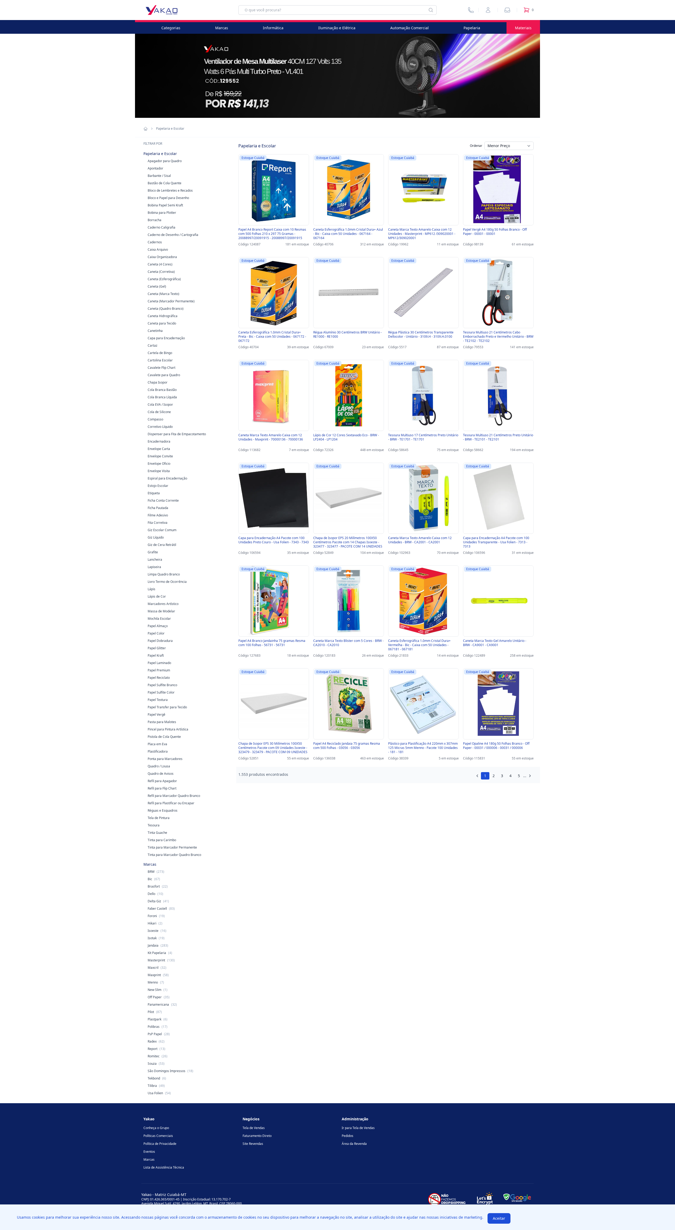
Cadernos (155, 242)
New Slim (157, 989)
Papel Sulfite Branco (162, 685)
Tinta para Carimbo (162, 840)
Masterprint (161, 960)
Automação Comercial (409, 27)
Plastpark (157, 1019)
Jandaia (158, 945)
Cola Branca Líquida (162, 397)
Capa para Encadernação (166, 338)
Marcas (221, 27)
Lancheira (155, 559)
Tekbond (157, 1078)
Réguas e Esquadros (162, 810)
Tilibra (156, 1085)
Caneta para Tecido (162, 323)
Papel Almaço (158, 626)
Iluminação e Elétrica (336, 27)
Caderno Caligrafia (161, 227)
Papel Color (156, 633)
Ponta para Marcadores (165, 759)
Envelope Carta (159, 449)
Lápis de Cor (157, 596)
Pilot (155, 1012)
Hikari (155, 923)
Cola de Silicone (159, 412)
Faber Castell (161, 908)
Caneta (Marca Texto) (163, 294)
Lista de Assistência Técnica (163, 1167)
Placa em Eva (157, 744)
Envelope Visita (159, 471)
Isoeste (157, 930)
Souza (156, 1063)
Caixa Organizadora (162, 257)
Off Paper (159, 997)
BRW (156, 871)
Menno (156, 982)
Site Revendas (253, 1143)
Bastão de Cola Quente (164, 183)
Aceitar (499, 1218)
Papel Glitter (157, 648)
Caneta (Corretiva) (161, 271)
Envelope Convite (160, 456)
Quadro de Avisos (160, 773)
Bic (154, 879)
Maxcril (157, 967)
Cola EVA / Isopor (160, 404)
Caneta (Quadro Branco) (166, 308)
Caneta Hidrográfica (162, 316)
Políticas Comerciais (158, 1136)
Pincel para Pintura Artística (168, 729)
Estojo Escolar (158, 485)
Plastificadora (158, 751)
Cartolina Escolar (160, 360)
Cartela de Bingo (160, 353)
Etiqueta (154, 493)
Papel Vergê (156, 714)
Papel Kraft (156, 655)
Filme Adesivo (158, 515)
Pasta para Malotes (162, 722)
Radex (156, 1041)
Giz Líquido (156, 537)
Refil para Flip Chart (162, 788)
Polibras (157, 1026)
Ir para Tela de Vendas (358, 1128)
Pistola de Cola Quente (164, 736)
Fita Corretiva (157, 522)
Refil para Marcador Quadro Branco (174, 795)
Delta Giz (158, 901)
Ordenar (476, 145)
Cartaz (152, 345)
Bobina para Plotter (162, 212)
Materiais (523, 27)
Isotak (156, 938)
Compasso (155, 419)
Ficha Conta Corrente (163, 500)
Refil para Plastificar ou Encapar (171, 803)
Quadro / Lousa (159, 766)
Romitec (157, 1056)
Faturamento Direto (257, 1136)
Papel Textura (158, 700)
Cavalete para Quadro (164, 375)
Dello (155, 894)
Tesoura (154, 825)
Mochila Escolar (159, 618)
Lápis (151, 589)
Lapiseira (154, 567)
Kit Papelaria (160, 953)
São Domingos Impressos (170, 1071)
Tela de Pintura (159, 818)
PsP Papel (159, 1034)
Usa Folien (159, 1093)
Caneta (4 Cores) (160, 264)
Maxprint (158, 975)
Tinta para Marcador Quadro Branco (174, 855)
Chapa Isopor (157, 382)
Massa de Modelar (161, 611)
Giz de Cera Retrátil (162, 545)
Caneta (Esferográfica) (164, 279)
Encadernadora (159, 441)
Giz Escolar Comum (162, 530)
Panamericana (162, 1004)
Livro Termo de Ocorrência (167, 581)
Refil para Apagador (162, 781)
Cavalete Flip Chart (161, 367)
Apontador (155, 168)
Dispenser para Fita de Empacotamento (177, 434)
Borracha (154, 220)
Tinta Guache (157, 832)
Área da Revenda (354, 1143)
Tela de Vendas (254, 1128)
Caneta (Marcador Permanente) (171, 301)
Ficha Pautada (158, 508)
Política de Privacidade (159, 1143)
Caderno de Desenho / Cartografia (173, 235)
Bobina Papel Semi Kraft (165, 205)
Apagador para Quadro (165, 161)
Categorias (170, 27)
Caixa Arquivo (158, 249)
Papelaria (472, 27)
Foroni (156, 916)
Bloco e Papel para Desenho (168, 198)
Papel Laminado (159, 663)
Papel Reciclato (159, 677)
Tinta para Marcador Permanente (172, 847)
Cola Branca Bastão (162, 390)
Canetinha (155, 330)
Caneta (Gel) (157, 286)
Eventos (149, 1151)
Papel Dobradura (160, 640)
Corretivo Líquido (160, 426)
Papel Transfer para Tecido (167, 707)
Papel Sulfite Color (161, 692)
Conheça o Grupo (156, 1128)
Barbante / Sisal (159, 175)
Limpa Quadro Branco (164, 574)
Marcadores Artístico (163, 604)
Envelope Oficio (159, 463)
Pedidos (347, 1136)
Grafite (153, 552)
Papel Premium (159, 670)
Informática (273, 27)
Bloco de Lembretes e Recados (170, 190)
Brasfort (158, 886)
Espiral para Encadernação (167, 478)
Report (156, 1049)
